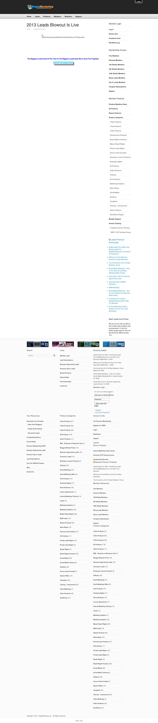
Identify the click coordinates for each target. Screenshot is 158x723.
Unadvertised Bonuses (100, 459)
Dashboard (96, 434)
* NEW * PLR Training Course (120, 232)
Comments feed (114, 38)
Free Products (115, 179)
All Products (113, 109)
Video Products (115, 210)
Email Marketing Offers (67, 474)
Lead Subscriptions (66, 360)
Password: (97, 399)
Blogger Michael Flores (67, 448)
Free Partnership (65, 381)
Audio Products (115, 170)
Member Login (65, 356)
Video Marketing (65, 589)
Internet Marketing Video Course (104, 451)
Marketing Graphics (117, 184)
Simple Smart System (35, 429)
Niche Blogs (114, 188)
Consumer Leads (65, 457)
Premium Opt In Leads (67, 369)
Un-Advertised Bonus (34, 437)
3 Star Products (115, 122)
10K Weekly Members (116, 65)
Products (46, 16)
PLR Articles (114, 166)
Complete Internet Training (120, 228)
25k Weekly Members (116, 69)
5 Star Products (115, 131)
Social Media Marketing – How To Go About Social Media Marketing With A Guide (119, 270)
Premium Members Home (118, 104)
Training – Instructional (118, 206)
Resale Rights (64, 549)
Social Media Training (67, 562)
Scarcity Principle (34, 433)
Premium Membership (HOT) (36, 446)
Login (95, 430)
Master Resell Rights (117, 144)
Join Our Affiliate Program (35, 463)
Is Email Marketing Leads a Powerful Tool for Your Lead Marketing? (118, 308)
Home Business (65, 487)
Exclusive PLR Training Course (103, 455)
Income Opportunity (66, 492)
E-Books (113, 175)
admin (28, 29)
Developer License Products (120, 157)
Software (113, 197)
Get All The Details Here (63, 62)
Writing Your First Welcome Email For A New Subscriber (118, 258)
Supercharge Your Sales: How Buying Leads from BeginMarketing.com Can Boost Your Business (119, 250)
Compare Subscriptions (117, 87)
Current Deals (31, 442)
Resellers (68, 16)
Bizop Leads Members (117, 78)
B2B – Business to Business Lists (71, 443)
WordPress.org (114, 43)
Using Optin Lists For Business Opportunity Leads (119, 277)
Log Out (96, 443)
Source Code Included (118, 153)
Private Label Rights (117, 148)
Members (57, 16)
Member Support (115, 219)
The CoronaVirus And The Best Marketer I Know (119, 264)
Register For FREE (99, 425)
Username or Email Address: (104, 395)
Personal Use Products (118, 135)
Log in (111, 29)
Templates (113, 201)
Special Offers (64, 576)
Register (98, 410)
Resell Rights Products (118, 139)
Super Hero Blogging (35, 424)
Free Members (114, 56)
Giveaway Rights (116, 161)
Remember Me (101, 403)
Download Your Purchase (35, 421)
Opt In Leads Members (117, 82)
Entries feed (113, 34)
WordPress (63, 598)
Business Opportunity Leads (69, 364)
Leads (37, 16)
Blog (28, 467)
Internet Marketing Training (69, 496)
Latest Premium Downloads (116, 241)
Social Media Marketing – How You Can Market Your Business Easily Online (119, 293)
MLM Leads (64, 518)
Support (79, 16)
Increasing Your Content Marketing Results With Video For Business (119, 301)
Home (29, 16)
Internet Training (115, 223)
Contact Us (63, 386)
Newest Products (115, 113)
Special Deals (64, 377)
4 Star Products (115, 126)
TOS (76, 721)
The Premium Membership (102, 421)
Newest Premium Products (106, 462)
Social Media (114, 192)
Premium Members (115, 60)
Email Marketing (65, 470)
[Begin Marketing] (40, 9)
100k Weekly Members (117, 73)
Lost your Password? (103, 412)
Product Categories (116, 117)
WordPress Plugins (117, 214)
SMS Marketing (114, 287)
